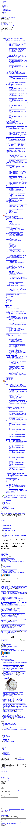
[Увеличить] (14, 562)
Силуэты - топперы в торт (15, 338)
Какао (10, 243)
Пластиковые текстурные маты (16, 80)
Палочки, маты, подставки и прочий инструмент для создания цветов (17, 48)
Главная (5, 1)
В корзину (8, 566)
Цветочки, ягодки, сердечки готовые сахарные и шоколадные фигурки (17, 375)
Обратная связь (4, 777)
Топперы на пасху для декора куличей (17, 352)
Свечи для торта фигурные (15, 328)
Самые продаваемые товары (7, 660)
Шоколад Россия (12, 246)
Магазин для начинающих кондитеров (9, 17)
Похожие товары (4, 559)
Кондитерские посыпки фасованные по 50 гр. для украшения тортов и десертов (18, 314)
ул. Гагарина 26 (4, 24)
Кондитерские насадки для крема (16, 146)
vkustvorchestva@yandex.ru (20, 759)
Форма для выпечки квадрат (15, 189)
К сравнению (11, 571)
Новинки (5, 502)
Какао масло (11, 244)
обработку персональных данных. (16, 809)
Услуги (5, 5)
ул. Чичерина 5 (4, 23)
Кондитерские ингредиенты (9, 724)
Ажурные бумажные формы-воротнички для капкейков (15, 64)
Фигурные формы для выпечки (16, 190)
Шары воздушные (13, 331)
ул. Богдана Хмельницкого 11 (7, 25)
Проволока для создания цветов (16, 54)
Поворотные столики (14, 155)
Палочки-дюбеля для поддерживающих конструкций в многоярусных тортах (18, 157)
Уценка (5, 507)
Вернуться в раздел (5, 556)
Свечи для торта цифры (14, 330)
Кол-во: (2, 787)
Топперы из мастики (13, 370)
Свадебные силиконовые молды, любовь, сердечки (16, 167)
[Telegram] (9, 575)
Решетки (11, 211)
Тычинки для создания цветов (16, 55)
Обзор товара (4, 558)
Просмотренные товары (6, 659)
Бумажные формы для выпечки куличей (18, 60)
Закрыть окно (4, 656)
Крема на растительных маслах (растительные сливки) (16, 236)
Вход (4, 12)
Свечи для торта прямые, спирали (16, 329)
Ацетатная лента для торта (15, 154)
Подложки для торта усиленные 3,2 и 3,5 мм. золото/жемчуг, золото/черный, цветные (18, 386)
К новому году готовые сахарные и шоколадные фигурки (17, 359)
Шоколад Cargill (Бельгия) (15, 249)
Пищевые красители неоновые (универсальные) (16, 274)
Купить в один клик (6, 810)
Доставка (5, 6)
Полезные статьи (7, 10)
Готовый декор (6, 725)
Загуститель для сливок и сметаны (17, 225)
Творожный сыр (12, 238)
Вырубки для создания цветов (16, 50)
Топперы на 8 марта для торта (16, 349)
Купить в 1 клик (13, 569)
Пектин (10, 221)
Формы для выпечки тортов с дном (17, 191)
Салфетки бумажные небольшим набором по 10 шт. (16, 483)
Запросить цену (12, 823)
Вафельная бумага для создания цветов (18, 46)
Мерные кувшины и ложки (15, 202)
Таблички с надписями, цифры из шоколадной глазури (16, 366)
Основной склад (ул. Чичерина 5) (4, 640)
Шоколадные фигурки (14, 372)
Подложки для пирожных (15, 397)
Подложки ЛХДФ (13, 398)
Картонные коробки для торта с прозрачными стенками (16, 418)
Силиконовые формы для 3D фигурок (17, 179)
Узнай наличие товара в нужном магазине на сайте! (13, 513)
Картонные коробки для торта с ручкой (18, 419)
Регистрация (6, 13)
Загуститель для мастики (14, 224)
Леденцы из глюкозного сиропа (16, 309)
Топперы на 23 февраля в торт (16, 347)
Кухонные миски (13, 212)
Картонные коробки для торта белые (17, 413)
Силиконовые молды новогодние (16, 180)
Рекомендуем (6, 506)
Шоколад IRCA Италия (14, 250)
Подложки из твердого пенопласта (17, 400)
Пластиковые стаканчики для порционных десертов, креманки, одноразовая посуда (16, 70)
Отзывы (5, 2)
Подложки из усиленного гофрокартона (18, 403)
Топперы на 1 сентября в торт (15, 340)
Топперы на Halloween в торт (15, 339)
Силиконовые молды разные (15, 176)
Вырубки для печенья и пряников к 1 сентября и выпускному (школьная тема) (17, 109)
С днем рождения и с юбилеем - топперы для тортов (16, 342)
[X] (7, 575)
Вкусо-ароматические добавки (16, 232)
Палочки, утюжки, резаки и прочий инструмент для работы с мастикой (17, 140)
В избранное (10, 570)
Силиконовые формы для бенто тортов (18, 134)
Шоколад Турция (13, 247)
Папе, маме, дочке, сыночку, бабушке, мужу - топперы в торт (17, 346)
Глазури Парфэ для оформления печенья (18, 254)
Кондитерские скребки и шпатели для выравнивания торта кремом (17, 161)
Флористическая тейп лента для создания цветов (16, 52)
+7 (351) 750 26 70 (5, 778)
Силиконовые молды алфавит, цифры (17, 171)
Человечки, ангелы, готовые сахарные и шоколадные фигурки (18, 362)
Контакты (5, 4)
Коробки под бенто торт (14, 409)
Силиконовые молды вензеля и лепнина (18, 182)
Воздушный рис (12, 316)
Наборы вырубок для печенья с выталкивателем (16, 98)
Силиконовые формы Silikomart (16, 135)
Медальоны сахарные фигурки (16, 373)
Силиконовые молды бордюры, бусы (17, 172)
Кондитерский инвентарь (9, 723)
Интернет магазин (5, 20)
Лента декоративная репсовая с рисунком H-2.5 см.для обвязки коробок (18, 489)
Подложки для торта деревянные (16, 396)
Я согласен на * (13, 809)
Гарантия (5, 9)
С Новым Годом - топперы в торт (16, 351)
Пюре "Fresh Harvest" (14, 291)
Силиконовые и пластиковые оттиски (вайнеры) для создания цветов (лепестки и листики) (17, 44)
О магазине (6, 7)
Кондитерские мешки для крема (16, 145)
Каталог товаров (4, 36)
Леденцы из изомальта (14, 308)
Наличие (3, 560)
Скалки (10, 210)
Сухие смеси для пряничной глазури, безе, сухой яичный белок (17, 256)
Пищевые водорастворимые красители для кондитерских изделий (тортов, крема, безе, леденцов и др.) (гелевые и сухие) (18, 277)
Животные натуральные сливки (16, 234)
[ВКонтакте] (1, 575)
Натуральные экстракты (14, 228)
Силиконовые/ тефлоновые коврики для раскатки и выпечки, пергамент (18, 205)
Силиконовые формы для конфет (16, 130)
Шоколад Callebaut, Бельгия (15, 240)
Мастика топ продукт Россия (15, 266)
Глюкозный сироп (13, 261)
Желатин (11, 223)
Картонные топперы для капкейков (17, 344)
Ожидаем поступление (8, 508)
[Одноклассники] (3, 575)
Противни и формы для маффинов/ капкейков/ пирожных (17, 196)
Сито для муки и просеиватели (16, 209)
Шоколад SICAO (13, 245)
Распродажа (6, 504)
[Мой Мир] (5, 575)
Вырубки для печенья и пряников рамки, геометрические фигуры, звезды (18, 96)
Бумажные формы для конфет (15, 59)
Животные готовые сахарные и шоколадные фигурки (16, 364)
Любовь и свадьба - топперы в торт (17, 353)
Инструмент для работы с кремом (16, 144)
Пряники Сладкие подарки (15, 320)
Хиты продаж (6, 503)
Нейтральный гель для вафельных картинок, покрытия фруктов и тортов (18, 263)
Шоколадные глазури (14, 241)
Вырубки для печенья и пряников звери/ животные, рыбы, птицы (18, 103)
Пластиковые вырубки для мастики (17, 141)
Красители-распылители (14, 283)
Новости (3, 510)
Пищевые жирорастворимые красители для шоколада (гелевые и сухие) (18, 281)
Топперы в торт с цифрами (15, 350)
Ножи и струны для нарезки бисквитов (18, 159)
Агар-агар (11, 222)
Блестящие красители (14, 272)
